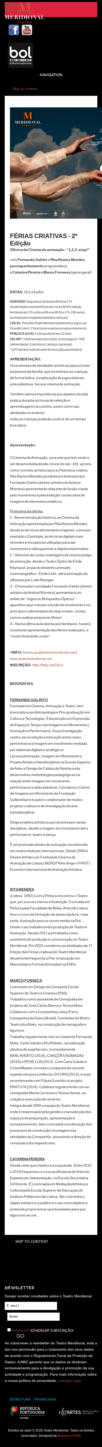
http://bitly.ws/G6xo (47, 665)
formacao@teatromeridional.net (49, 652)
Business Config (69, 1435)
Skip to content (25, 89)
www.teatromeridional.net (31, 659)
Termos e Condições (27, 1330)
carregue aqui (69, 1380)
